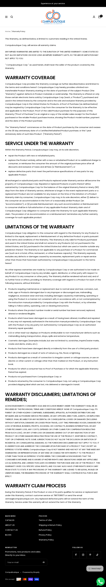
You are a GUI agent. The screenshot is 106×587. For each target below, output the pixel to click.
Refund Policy (45, 530)
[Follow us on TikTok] (97, 554)
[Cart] (99, 17)
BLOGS (8, 534)
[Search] (12, 17)
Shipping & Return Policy (50, 525)
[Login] (94, 17)
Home (7, 31)
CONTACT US (11, 530)
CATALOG (9, 520)
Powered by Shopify (31, 572)
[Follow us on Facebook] (76, 554)
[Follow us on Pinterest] (90, 554)
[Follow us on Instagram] (83, 554)
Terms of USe (45, 520)
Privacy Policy (45, 534)
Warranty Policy (46, 539)
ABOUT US (10, 525)
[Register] (43, 562)
